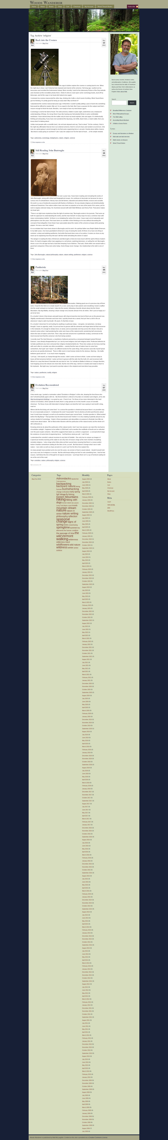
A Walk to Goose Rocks (120, 123)
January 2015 (86, 897)
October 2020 (86, 689)
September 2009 (87, 1089)
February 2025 (86, 533)
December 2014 (87, 900)
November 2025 (87, 506)
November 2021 (87, 650)
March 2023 (85, 602)
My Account (89, 6)
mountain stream (66, 507)
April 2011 (85, 1032)
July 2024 (85, 554)
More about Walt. (122, 91)
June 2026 (85, 485)
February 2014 (86, 930)
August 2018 (86, 767)
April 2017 (85, 815)
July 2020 (85, 698)
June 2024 (85, 557)
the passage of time (65, 533)
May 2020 (85, 704)
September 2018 (87, 764)
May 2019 (85, 740)
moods (74, 505)
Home (34, 6)
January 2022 (86, 644)
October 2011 (86, 1014)
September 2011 (87, 1017)
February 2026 (86, 497)
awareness (62, 481)
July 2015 (85, 878)
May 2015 (85, 885)
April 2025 (85, 527)
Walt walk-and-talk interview (121, 136)
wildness (61, 547)
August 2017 (86, 803)
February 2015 (86, 894)
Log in (109, 501)
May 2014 (85, 921)
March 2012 (85, 999)
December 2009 (87, 1080)
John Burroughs (39, 254)
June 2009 (85, 1098)
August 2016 (86, 839)
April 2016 (85, 851)
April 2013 (85, 960)
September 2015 (87, 872)
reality (49, 372)
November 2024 (87, 542)
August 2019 (86, 731)
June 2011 (85, 1026)
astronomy (37, 138)
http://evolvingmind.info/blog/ (40, 399)
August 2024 (86, 551)
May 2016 (85, 848)
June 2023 (85, 593)
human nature (66, 503)
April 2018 (85, 779)
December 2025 (87, 503)
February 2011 (86, 1038)
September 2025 (87, 512)
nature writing (68, 254)
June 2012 (85, 990)
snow (65, 525)
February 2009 (86, 1110)
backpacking (63, 483)
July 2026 (85, 482)
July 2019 (85, 734)
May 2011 (85, 1029)
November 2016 (87, 830)
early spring (75, 492)
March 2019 (85, 746)
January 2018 (86, 788)
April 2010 (85, 1068)
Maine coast (67, 505)
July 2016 (85, 842)
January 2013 (86, 969)
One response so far (38, 142)
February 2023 (86, 605)
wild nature (75, 545)
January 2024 (86, 572)
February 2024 (86, 569)
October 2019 (86, 725)
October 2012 (86, 978)
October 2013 (86, 942)
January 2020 (86, 716)
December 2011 (87, 1008)
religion (66, 138)
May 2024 (85, 560)
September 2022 (87, 620)
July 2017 (85, 806)
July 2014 (85, 915)
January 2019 (86, 752)
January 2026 (86, 500)
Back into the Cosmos (46, 40)
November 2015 (87, 867)
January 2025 (86, 536)
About (42, 6)
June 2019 (85, 737)
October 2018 (86, 761)
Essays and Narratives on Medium (123, 133)
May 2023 (85, 596)
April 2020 (85, 707)
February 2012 (86, 1002)
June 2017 (85, 809)
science (72, 138)
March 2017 (85, 818)
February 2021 (86, 677)
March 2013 (85, 963)
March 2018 (85, 782)
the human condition (71, 530)
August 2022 (86, 623)
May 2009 (85, 1101)
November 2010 (87, 1047)
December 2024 (87, 539)
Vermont (67, 536)
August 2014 (86, 912)
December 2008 (87, 1116)
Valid (111, 505)
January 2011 (86, 1041)
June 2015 (85, 882)
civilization (65, 492)
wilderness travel (63, 542)
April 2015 (85, 888)
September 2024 (87, 548)
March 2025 (85, 530)
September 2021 (87, 656)
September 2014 (87, 909)
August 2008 (86, 1128)
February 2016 (86, 857)
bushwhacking (70, 488)
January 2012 (86, 1005)
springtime (63, 527)
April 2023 (85, 599)
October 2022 (86, 617)
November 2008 (87, 1119)
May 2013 (85, 957)
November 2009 (87, 1083)
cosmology (45, 138)
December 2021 (87, 647)
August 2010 (86, 1056)
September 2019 (87, 728)
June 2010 (85, 1062)
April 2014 (85, 924)
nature (61, 138)
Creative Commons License (98, 1137)
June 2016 (85, 845)
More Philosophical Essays (121, 113)
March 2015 (85, 891)
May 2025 (85, 524)
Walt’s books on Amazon (120, 140)
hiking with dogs (66, 501)
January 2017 (86, 824)
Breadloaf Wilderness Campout (122, 110)
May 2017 (85, 812)
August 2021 (86, 659)
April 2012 (85, 996)
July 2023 (85, 590)
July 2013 (85, 951)
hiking (61, 499)
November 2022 (87, 614)
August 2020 (86, 695)
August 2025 (86, 515)
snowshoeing (73, 525)
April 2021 (85, 671)
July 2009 (85, 1095)
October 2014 (86, 906)
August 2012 (86, 984)
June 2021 (85, 665)
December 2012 (87, 972)
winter (70, 547)
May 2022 (85, 632)
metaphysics (54, 138)
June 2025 (85, 521)
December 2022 (87, 611)
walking (62, 539)
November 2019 (87, 722)
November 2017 (87, 794)
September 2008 (87, 1125)
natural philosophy (52, 254)
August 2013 (86, 948)
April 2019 (85, 743)
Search (114, 99)
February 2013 (86, 966)
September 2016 (87, 836)
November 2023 (87, 578)
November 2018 (87, 758)
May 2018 (85, 776)
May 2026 (85, 488)
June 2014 (85, 918)
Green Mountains (67, 497)
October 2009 (86, 1086)
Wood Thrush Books (105, 6)
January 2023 (86, 608)
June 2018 (85, 773)
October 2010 (86, 1050)
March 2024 (85, 566)
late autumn (75, 503)
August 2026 (86, 479)
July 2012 (85, 987)
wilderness (73, 539)
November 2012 (87, 975)
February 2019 (86, 749)
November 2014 (87, 903)
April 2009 (85, 1104)
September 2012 (87, 981)
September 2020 (87, 692)
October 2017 (86, 797)
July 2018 (85, 770)
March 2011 (85, 1035)
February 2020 (86, 713)
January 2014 (86, 933)
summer (73, 528)
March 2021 (85, 674)
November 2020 (87, 686)
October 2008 (86, 1122)
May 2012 (85, 993)
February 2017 (86, 821)
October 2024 (86, 545)
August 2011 (86, 1020)
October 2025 (86, 509)
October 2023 (86, 581)
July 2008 (85, 1131)
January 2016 (86, 861)
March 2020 (85, 710)
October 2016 (86, 834)
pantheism (77, 254)
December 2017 (87, 791)
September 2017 (87, 800)
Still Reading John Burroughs (50, 150)
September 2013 (87, 945)
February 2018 (86, 785)
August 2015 (86, 876)
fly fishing (70, 494)
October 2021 (86, 653)
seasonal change (63, 520)
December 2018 (87, 755)
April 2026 (85, 491)
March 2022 (85, 638)
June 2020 (85, 701)
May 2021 (85, 668)
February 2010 (86, 1074)
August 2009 (86, 1092)
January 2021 (86, 680)
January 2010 (86, 1077)
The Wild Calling (117, 117)
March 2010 (85, 1071)
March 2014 (85, 927)
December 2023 (87, 575)
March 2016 (85, 855)
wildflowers (62, 544)
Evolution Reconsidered (47, 384)
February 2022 (86, 641)
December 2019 (87, 719)
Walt (32, 45)
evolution (37, 460)
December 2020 (87, 683)
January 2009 (86, 1113)
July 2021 (85, 662)
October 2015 (86, 870)
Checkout (77, 6)
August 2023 (86, 587)
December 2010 (87, 1044)
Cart (67, 6)
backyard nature (65, 486)
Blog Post (45, 43)
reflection (72, 516)
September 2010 (87, 1053)
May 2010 (85, 1065)
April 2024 (85, 563)
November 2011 (87, 1011)
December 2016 (87, 827)
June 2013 (85, 954)
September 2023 (87, 584)
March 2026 (85, 494)
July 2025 (85, 518)
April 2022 (85, 635)
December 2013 (87, 936)
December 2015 (87, 863)
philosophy (50, 460)
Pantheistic (41, 267)
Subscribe (131, 6)
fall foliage (61, 494)
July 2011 (85, 1023)
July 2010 (85, 1059)
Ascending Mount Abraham (121, 120)
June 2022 (85, 629)
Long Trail (59, 505)
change (58, 492)
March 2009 (85, 1107)
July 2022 (85, 626)
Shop (60, 6)
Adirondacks (63, 478)
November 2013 (87, 939)
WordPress (110, 511)
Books (51, 6)
